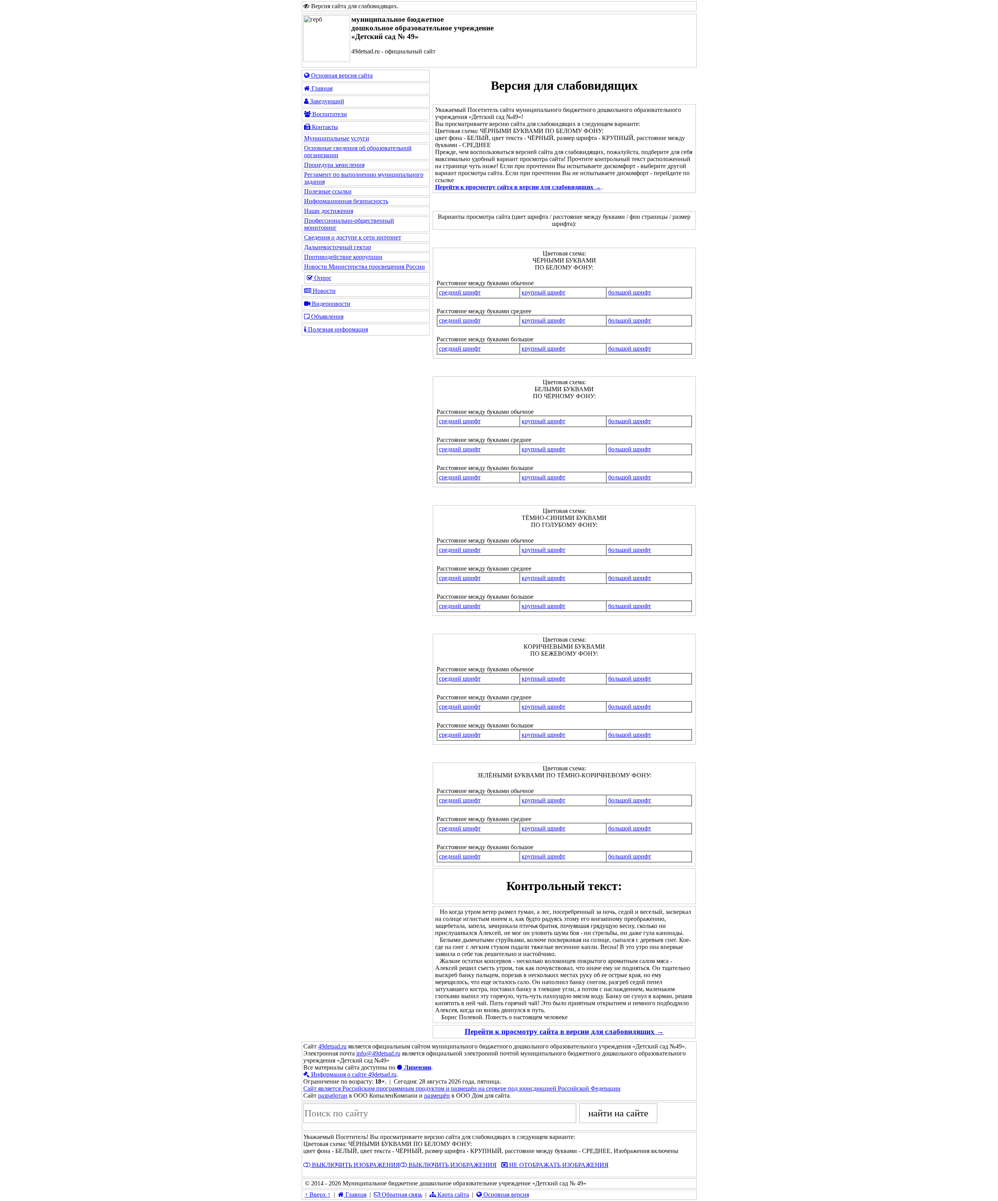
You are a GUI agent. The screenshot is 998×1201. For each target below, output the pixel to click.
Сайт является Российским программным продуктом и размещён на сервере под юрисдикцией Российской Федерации (462, 1088)
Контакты (324, 127)
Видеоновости (330, 303)
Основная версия (505, 1194)
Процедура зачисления (334, 164)
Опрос (322, 278)
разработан (332, 1095)
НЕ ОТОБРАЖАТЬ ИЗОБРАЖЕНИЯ (558, 1165)
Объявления (326, 316)
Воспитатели (329, 114)
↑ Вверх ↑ (318, 1194)
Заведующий (326, 101)
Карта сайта (452, 1194)
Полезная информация (337, 329)
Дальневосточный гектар (337, 247)
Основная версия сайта (341, 75)
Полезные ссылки (328, 191)
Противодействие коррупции (343, 257)
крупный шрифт (543, 292)
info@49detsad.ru (378, 1053)
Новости (323, 290)
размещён (437, 1095)
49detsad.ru (332, 1046)
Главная (321, 88)
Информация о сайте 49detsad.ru (353, 1074)
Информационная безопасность (346, 201)
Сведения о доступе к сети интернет (352, 237)
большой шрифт (629, 292)
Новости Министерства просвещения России (364, 266)
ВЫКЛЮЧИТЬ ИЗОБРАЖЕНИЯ (355, 1165)
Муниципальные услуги (336, 138)
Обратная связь (401, 1194)
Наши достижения (328, 211)
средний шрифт (460, 292)
